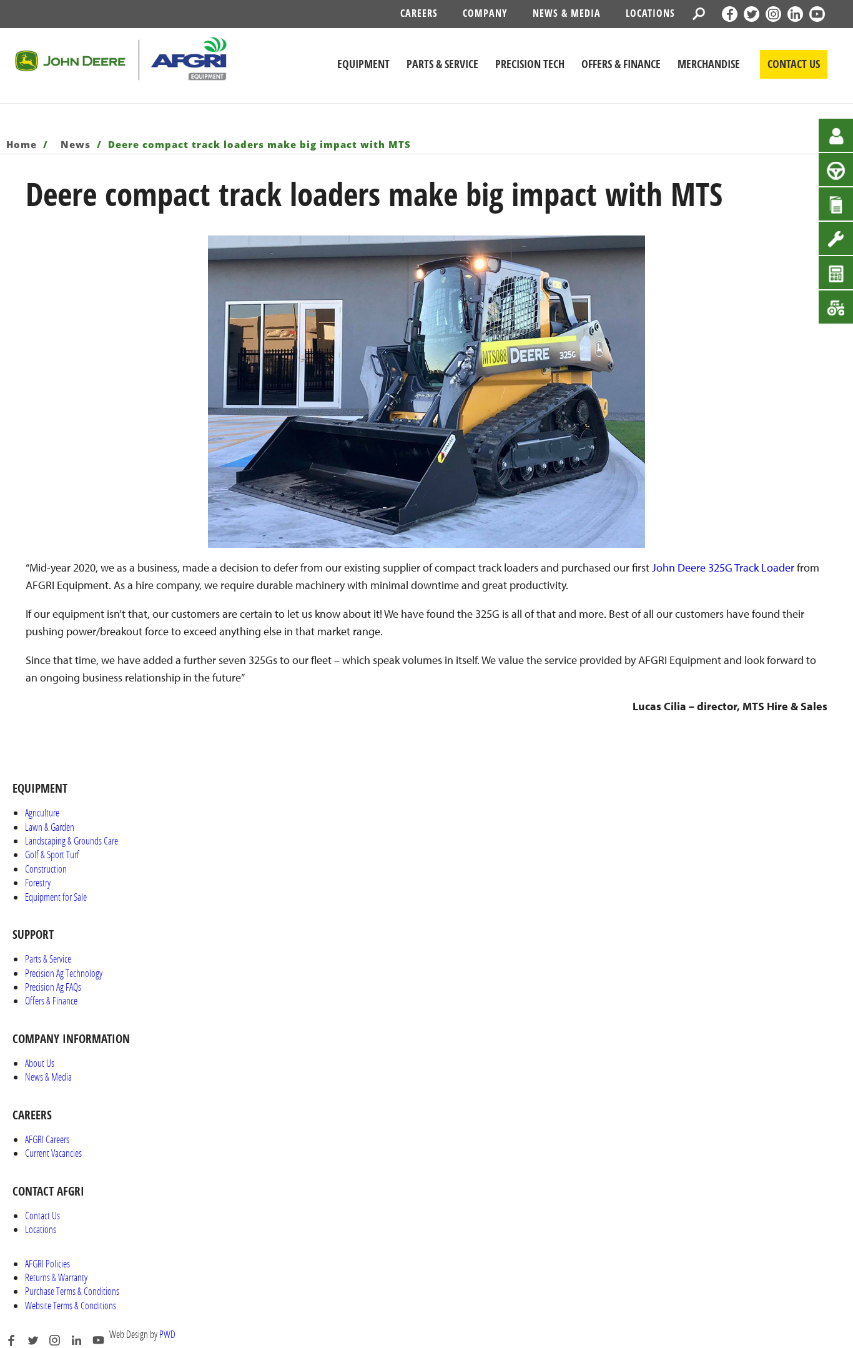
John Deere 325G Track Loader (723, 567)
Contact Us (42, 1215)
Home (23, 144)
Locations (650, 13)
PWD (167, 1334)
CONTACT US (793, 64)
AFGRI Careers (47, 1139)
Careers (419, 13)
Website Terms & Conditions (70, 1305)
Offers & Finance (51, 1000)
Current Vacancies (53, 1152)
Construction (46, 868)
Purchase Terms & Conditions (72, 1290)
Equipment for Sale (56, 896)
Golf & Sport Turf (52, 854)
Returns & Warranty (56, 1277)
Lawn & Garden (49, 826)
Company (485, 13)
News (77, 144)
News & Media (567, 13)
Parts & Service (48, 958)
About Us (39, 1062)
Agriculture (42, 812)
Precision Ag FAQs (53, 986)
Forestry (38, 882)
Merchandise (709, 64)
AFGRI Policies (47, 1263)
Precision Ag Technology (63, 972)
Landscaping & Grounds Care (71, 840)
